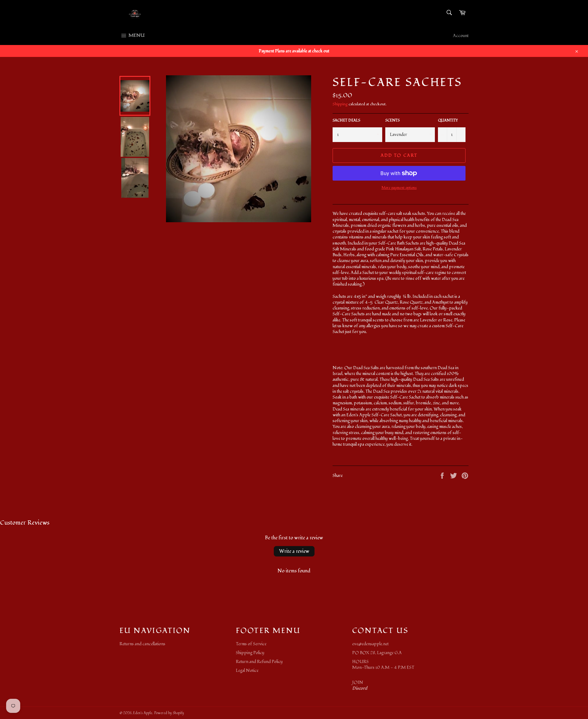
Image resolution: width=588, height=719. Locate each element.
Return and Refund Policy (259, 662)
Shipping (340, 104)
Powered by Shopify (169, 713)
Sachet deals (346, 120)
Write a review (294, 551)
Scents (392, 120)
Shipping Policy (250, 653)
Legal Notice (247, 670)
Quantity (448, 120)
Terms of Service (251, 644)
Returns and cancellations (142, 644)
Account (461, 36)
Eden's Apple (142, 713)
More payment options (399, 187)
